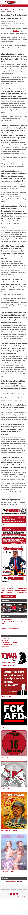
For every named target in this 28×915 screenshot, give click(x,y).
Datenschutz (9, 881)
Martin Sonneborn (5, 646)
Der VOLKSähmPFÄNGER (5, 788)
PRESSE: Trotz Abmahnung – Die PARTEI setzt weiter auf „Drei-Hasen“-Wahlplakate (7, 590)
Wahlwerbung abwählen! (6, 757)
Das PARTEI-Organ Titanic (6, 644)
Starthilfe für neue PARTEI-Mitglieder (9, 642)
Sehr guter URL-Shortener (6, 727)
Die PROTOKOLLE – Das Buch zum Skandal (10, 628)
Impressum (15, 881)
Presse (24, 23)
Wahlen (6, 25)
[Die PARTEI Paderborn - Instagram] (17, 894)
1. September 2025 (11, 21)
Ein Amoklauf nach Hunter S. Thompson (9, 830)
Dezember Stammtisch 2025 (7, 626)
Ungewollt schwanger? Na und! (7, 871)
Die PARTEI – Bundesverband (7, 638)
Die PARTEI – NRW (4, 640)
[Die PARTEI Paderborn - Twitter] (14, 894)
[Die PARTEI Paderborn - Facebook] (11, 894)
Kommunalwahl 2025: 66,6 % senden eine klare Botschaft (13, 631)
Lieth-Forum (16, 31)
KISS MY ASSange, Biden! (6, 696)
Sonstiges (2, 25)
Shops (2, 647)
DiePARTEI (4, 21)
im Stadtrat (20, 23)
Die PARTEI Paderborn (7, 9)
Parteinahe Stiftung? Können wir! (8, 665)
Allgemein (7, 23)
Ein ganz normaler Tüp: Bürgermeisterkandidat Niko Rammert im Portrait (21, 590)
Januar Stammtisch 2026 (7, 619)
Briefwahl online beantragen (9, 596)
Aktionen (14, 9)
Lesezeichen (4, 584)
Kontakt (19, 881)
